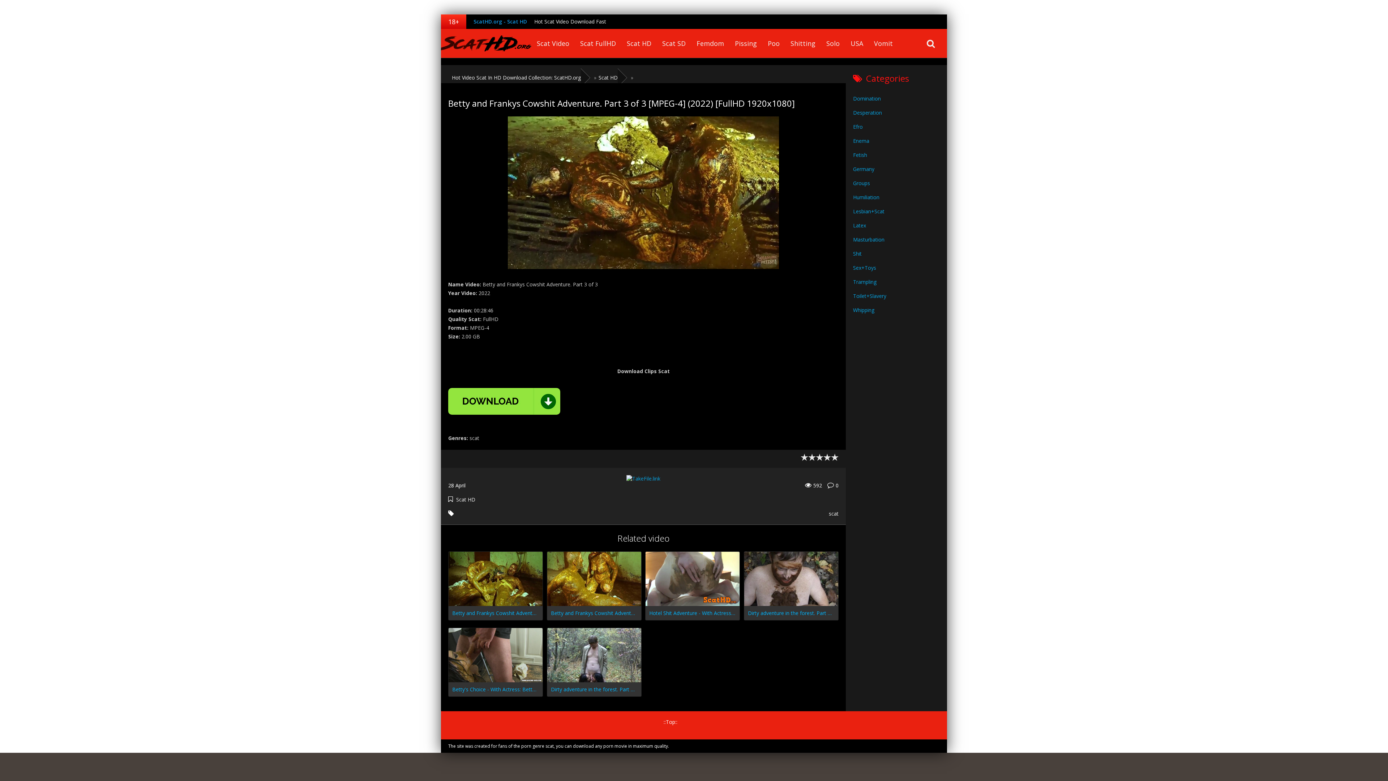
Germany (863, 169)
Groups (861, 183)
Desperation (867, 112)
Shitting (803, 43)
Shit (857, 253)
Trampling (865, 281)
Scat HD (639, 43)
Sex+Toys (864, 267)
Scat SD (674, 43)
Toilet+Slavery (869, 296)
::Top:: (670, 721)
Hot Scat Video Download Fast (570, 21)
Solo (833, 43)
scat (834, 513)
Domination (867, 98)
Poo (774, 43)
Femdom (710, 43)
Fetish (860, 154)
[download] (504, 401)
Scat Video (553, 43)
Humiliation (866, 197)
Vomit (883, 43)
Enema (861, 140)
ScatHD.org (486, 43)
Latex (859, 225)
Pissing (746, 43)
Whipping (863, 310)
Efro (858, 126)
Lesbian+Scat (868, 211)
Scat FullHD (598, 43)
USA (857, 43)
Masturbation (868, 239)
